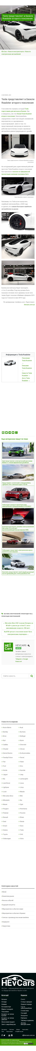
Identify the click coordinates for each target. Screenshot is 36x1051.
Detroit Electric (7, 753)
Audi (21, 727)
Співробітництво (19, 1031)
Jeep (21, 774)
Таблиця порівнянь (27, 1020)
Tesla (22, 830)
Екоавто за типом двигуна (8, 1018)
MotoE (4, 892)
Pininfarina (23, 809)
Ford (4, 766)
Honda (5, 770)
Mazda (22, 791)
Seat (4, 821)
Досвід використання (25, 1023)
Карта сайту (25, 1029)
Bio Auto (23, 732)
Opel (21, 804)
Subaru (5, 830)
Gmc (21, 766)
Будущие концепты (8, 905)
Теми (3, 1031)
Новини (4, 1004)
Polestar (5, 813)
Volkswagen (7, 838)
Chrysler (5, 749)
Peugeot (5, 809)
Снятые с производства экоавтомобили (15, 917)
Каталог (4, 999)
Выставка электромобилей (12, 613)
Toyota (5, 834)
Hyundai (22, 770)
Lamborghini (24, 779)
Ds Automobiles (25, 753)
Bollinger (23, 736)
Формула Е (5, 922)
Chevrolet (23, 744)
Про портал (4, 1029)
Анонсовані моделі (8, 1022)
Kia (4, 779)
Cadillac (5, 744)
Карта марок (9, 1031)
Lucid (4, 791)
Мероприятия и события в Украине (13, 913)
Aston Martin (7, 727)
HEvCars (4, 51)
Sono (21, 826)
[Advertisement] (18, 75)
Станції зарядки (26, 1002)
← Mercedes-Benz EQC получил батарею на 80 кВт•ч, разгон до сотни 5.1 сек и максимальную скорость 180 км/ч (18, 625)
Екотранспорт (6, 1007)
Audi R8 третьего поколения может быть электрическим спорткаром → (18, 633)
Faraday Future (8, 757)
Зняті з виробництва (9, 1024)
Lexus (22, 783)
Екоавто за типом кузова (8, 1014)
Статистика (25, 1011)
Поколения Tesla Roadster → (27, 360)
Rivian (22, 817)
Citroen (22, 749)
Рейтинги (24, 1018)
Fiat (4, 761)
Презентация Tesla (26, 613)
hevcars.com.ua (29, 305)
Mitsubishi (6, 800)
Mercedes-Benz (8, 796)
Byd (4, 740)
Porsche (22, 813)
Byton (22, 740)
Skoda (22, 821)
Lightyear (6, 787)
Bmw (4, 736)
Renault (5, 817)
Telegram (19, 659)
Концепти (24, 1015)
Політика (11, 1029)
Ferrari (22, 757)
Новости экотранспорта (16, 51)
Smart (5, 826)
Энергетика (6, 926)
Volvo (22, 838)
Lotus (22, 787)
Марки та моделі (7, 1009)
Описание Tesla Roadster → (27, 368)
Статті (23, 999)
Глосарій (24, 1013)
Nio (21, 800)
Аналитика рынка (8, 896)
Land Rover (6, 783)
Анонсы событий (7, 900)
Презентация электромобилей (11, 616)
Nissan (5, 804)
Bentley (5, 732)
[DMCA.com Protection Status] (28, 1044)
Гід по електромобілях (26, 1007)
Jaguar (5, 774)
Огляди (4, 1002)
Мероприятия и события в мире (12, 909)
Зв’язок (18, 1029)
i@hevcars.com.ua (28, 1035)
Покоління (5, 1012)
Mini (21, 796)
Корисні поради (26, 1004)
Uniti (21, 834)
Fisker (22, 761)
